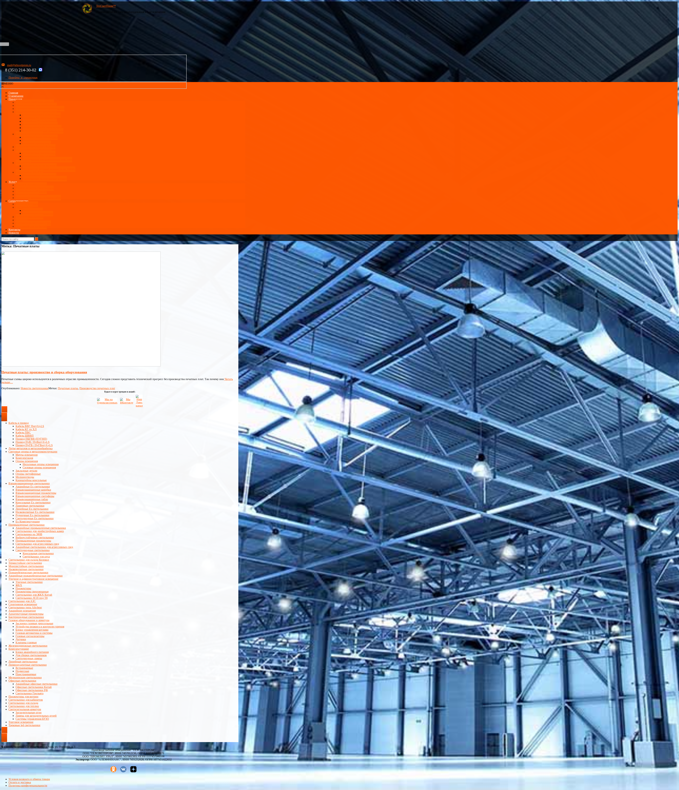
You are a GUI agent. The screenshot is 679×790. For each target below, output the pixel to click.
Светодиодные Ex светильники (35, 518)
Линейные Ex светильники (32, 508)
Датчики (21, 639)
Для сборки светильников (31, 655)
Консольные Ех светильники (40, 124)
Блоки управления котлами (32, 629)
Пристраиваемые (26, 674)
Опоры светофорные (28, 473)
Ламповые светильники (30, 505)
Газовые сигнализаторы (30, 636)
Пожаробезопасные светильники (28, 572)
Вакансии (21, 219)
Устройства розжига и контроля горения (40, 626)
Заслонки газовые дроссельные (34, 623)
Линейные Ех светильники (39, 118)
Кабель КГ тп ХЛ (26, 429)
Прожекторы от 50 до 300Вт (40, 165)
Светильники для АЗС (29, 172)
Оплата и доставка (27, 204)
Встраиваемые (24, 667)
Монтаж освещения (27, 194)
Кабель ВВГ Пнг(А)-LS (30, 426)
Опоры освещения (27, 461)
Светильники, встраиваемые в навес (45, 178)
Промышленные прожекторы (33, 540)
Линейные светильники (22, 661)
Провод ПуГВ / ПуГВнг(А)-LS (34, 445)
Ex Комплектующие (28, 521)
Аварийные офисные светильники (36, 683)
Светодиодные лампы (29, 658)
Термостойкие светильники (25, 562)
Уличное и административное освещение (33, 578)
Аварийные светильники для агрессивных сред (44, 547)
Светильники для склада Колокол (28, 559)
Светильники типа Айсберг (25, 607)
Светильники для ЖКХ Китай (34, 594)
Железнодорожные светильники (27, 645)
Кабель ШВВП (25, 435)
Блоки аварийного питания (32, 652)
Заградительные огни (29, 712)
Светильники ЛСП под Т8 (32, 597)
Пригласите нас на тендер (31, 226)
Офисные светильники (22, 680)
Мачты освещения (26, 454)
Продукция (15, 99)
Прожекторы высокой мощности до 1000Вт (49, 169)
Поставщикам (24, 207)
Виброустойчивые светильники (35, 537)
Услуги (12, 181)
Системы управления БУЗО (32, 718)
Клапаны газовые (26, 642)
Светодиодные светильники (33, 550)
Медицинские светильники (25, 677)
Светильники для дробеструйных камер (40, 531)
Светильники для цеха (36, 156)
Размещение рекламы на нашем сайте (38, 197)
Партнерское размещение (38, 213)
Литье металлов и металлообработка (30, 448)
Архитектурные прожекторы (40, 137)
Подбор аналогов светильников (35, 188)
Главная (13, 92)
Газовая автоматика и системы (34, 632)
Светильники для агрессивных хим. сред (47, 159)
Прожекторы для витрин (23, 696)
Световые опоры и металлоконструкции (40, 108)
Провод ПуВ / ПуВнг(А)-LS (33, 442)
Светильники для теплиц (23, 706)
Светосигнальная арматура (24, 709)
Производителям (33, 210)
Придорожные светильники (39, 175)
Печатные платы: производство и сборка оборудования (44, 372)
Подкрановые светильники (39, 153)
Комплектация (24, 457)
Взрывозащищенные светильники (36, 111)
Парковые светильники (37, 143)
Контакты (14, 229)
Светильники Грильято (29, 693)
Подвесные (22, 671)
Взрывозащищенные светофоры (35, 496)
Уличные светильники (29, 134)
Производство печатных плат (97, 388)
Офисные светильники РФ (32, 690)
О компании (15, 95)
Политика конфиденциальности (27, 785)
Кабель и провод (18, 422)
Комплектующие (18, 648)
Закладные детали (26, 470)
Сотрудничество (18, 200)
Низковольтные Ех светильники (42, 127)
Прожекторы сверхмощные (32, 591)
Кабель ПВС (23, 432)
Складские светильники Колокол (36, 146)
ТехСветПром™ (106, 5)
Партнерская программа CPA (33, 223)
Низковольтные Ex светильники (35, 512)
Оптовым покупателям (29, 216)
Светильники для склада (23, 702)
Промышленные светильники (34, 149)
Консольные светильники (38, 553)
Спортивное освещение (22, 604)
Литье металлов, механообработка (36, 105)
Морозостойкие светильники (26, 566)
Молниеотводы (25, 477)
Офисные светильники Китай (34, 687)
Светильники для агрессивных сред (37, 543)
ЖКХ (19, 585)
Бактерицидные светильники (26, 617)
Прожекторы (23, 162)
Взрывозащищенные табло (32, 499)
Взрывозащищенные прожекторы (43, 130)
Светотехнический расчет (31, 191)
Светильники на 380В (29, 534)
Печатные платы (68, 388)
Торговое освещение (20, 722)
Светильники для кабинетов (25, 699)
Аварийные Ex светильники (40, 121)
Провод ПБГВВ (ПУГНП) (31, 438)
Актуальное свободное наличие (35, 102)
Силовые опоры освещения (39, 467)
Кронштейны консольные (31, 480)
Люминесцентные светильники (27, 664)
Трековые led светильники (24, 725)
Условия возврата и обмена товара (29, 779)
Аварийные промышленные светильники (41, 527)
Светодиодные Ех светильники (42, 114)
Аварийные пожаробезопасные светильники (35, 575)
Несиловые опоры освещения (41, 464)
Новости (13, 232)
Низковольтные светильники (25, 569)
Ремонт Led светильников (31, 184)
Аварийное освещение (22, 610)
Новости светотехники (34, 388)
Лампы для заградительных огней (36, 715)
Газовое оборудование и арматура (28, 620)
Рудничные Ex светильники (32, 515)
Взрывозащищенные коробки (33, 489)
